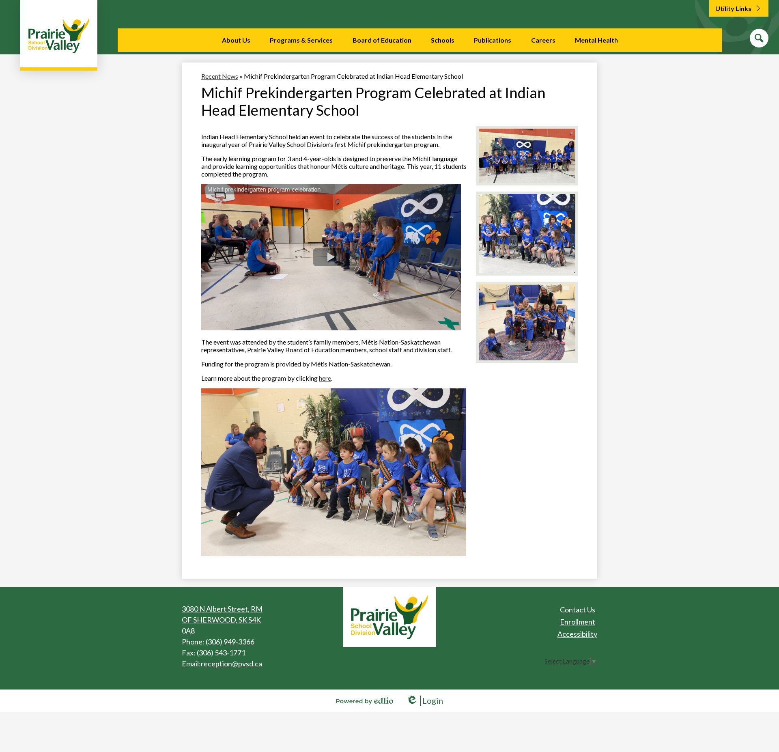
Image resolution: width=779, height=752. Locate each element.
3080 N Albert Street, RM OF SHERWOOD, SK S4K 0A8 (222, 619)
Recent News (219, 76)
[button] (236, 40)
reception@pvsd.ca (231, 663)
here (325, 378)
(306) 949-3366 (230, 641)
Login (424, 701)
